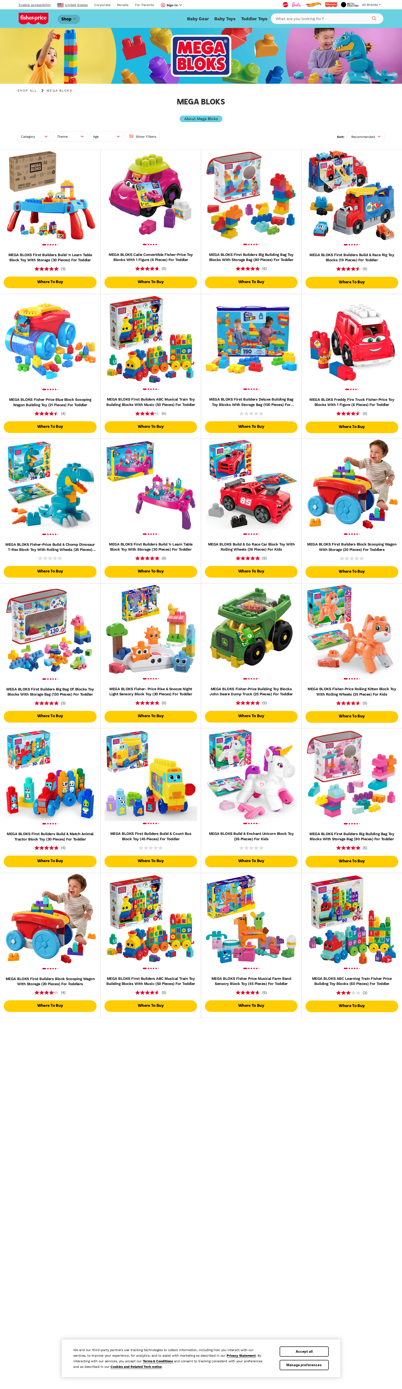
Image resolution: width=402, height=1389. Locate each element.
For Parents (144, 5)
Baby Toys (224, 18)
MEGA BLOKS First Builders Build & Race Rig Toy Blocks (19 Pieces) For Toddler (351, 257)
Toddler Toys (254, 18)
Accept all (304, 1351)
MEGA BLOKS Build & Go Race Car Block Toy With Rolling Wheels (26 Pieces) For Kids (251, 547)
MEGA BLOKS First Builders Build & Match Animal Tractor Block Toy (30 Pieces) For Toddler (50, 836)
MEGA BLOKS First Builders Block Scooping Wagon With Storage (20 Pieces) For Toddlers (351, 547)
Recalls (122, 5)
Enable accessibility (35, 5)
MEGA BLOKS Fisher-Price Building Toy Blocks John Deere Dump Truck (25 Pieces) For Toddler (251, 691)
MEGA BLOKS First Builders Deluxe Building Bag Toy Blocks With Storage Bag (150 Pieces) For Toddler (251, 402)
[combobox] (327, 18)
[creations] (349, 4)
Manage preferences (304, 1365)
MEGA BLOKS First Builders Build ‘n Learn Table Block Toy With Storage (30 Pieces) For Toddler (50, 257)
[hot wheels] (313, 4)
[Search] (373, 18)
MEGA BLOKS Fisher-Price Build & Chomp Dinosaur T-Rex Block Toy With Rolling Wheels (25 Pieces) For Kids (50, 547)
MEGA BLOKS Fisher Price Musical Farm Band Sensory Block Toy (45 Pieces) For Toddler (251, 981)
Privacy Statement (241, 1355)
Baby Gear (198, 18)
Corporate (102, 5)
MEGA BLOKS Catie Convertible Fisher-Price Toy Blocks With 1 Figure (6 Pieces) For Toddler (151, 257)
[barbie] (296, 4)
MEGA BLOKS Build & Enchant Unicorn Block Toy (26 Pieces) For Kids (251, 836)
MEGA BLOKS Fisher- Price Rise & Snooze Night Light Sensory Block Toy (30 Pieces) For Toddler (150, 691)
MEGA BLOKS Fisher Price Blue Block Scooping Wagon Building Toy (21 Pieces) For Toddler (50, 402)
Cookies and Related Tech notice (136, 1367)
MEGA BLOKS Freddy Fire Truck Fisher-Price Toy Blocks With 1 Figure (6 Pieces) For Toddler (351, 402)
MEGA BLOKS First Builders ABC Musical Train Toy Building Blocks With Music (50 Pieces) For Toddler (150, 402)
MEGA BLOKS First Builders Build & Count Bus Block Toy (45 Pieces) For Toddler (150, 836)
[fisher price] (331, 4)
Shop (67, 19)
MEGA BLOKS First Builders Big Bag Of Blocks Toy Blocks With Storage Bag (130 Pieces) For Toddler (50, 691)
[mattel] (285, 4)
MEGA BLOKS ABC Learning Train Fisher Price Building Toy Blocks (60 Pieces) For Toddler (352, 981)
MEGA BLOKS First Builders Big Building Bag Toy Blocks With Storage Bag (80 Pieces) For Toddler (251, 257)
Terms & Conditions (158, 1361)
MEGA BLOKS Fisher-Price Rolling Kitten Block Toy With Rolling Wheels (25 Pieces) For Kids (352, 691)
